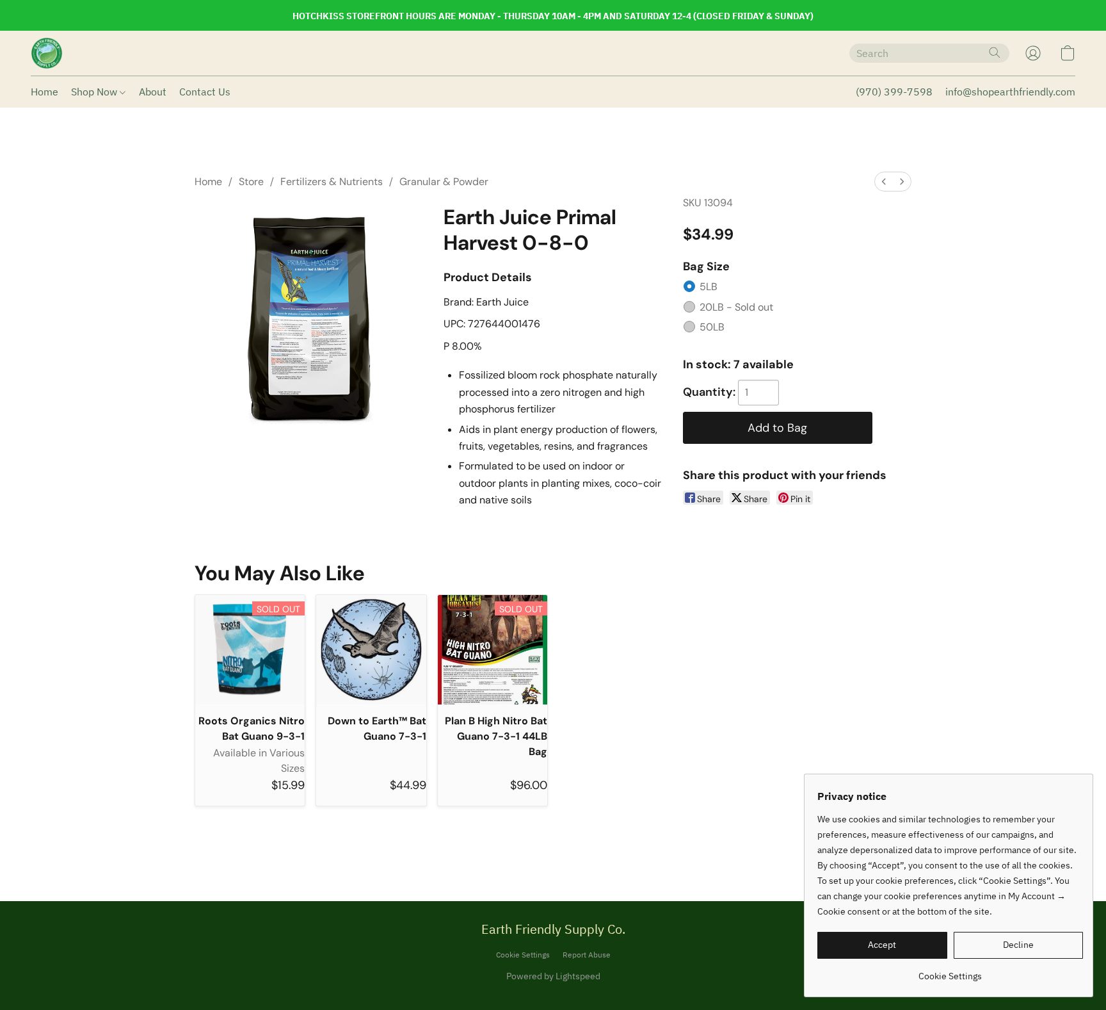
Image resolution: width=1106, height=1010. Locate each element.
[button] (47, 53)
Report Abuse (587, 954)
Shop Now (95, 91)
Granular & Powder (443, 181)
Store (251, 181)
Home (44, 91)
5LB (708, 286)
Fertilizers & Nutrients (331, 181)
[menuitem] (884, 181)
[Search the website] (994, 52)
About (152, 91)
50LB (712, 327)
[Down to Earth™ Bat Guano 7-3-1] (371, 650)
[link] (950, 971)
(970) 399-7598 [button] (894, 91)
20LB (736, 307)
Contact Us (204, 91)
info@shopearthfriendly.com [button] (1010, 91)
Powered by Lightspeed (553, 976)
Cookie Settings (523, 954)
